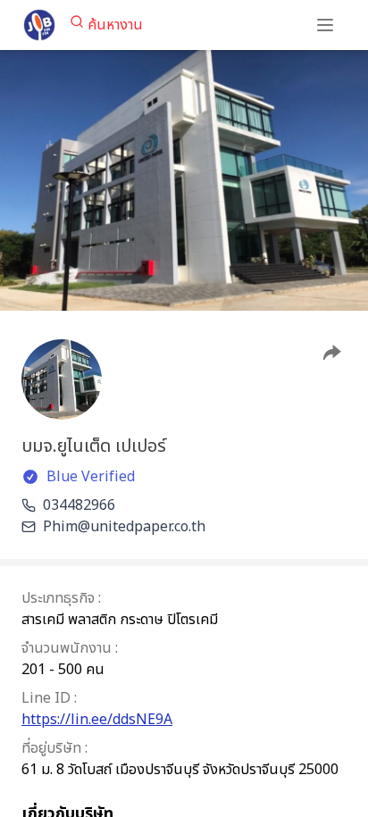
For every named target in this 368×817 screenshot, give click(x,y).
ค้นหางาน (115, 25)
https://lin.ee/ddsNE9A (96, 719)
